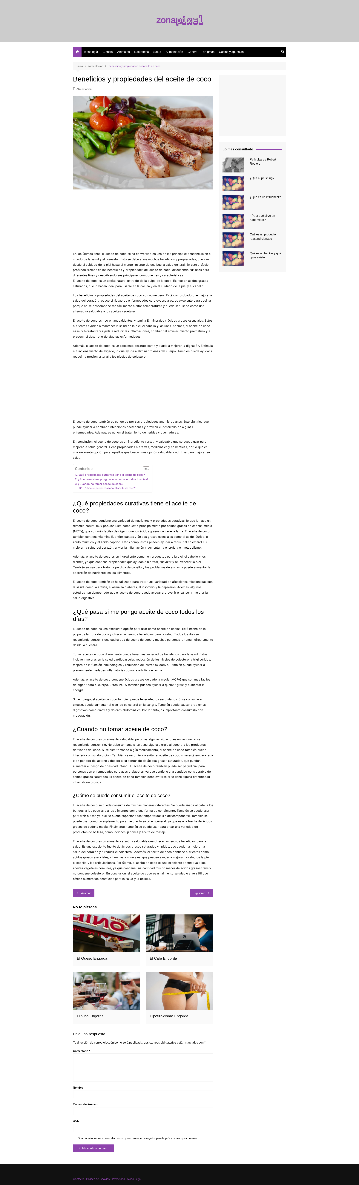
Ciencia (107, 51)
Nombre (78, 1087)
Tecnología (90, 51)
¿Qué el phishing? (262, 178)
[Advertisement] (143, 221)
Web (76, 1121)
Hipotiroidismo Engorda (169, 1016)
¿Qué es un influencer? (265, 197)
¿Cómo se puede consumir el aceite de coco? (109, 488)
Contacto (78, 1179)
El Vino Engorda (90, 1016)
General (193, 51)
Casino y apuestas (231, 51)
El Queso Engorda (92, 958)
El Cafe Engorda (163, 958)
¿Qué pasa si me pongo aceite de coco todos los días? (113, 479)
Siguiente (199, 893)
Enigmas (208, 51)
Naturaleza (141, 51)
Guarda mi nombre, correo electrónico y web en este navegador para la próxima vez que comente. (138, 1138)
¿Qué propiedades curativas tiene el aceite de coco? (111, 474)
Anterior (86, 893)
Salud (157, 51)
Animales (123, 51)
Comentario (81, 1051)
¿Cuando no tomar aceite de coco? (100, 483)
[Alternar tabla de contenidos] (144, 469)
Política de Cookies (98, 1179)
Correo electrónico (85, 1104)
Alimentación (174, 51)
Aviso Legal (134, 1179)
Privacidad (118, 1179)
